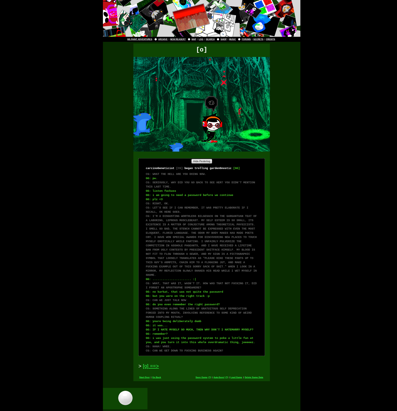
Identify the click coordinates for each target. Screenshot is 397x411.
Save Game (202, 377)
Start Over (144, 377)
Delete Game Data (254, 377)
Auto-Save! (219, 377)
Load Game (236, 377)
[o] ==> (151, 366)
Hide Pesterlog (201, 161)
